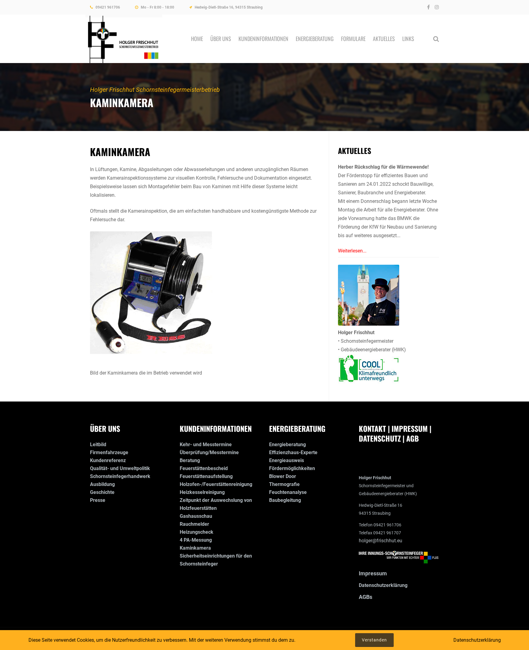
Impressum (373, 573)
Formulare (353, 39)
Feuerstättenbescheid (204, 468)
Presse (97, 500)
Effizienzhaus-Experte (293, 452)
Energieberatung (315, 39)
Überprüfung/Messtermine (209, 452)
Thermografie (284, 484)
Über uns (220, 39)
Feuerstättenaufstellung (206, 476)
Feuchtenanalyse (288, 492)
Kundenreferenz (108, 460)
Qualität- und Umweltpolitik (120, 468)
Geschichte (102, 492)
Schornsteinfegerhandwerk (120, 476)
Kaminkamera (195, 548)
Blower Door (282, 476)
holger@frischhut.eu (380, 541)
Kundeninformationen (263, 39)
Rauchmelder (194, 524)
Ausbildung (102, 484)
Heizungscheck (196, 532)
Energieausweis (286, 460)
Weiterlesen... (352, 251)
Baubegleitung (285, 500)
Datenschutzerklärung (383, 585)
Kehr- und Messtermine (206, 444)
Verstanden (374, 639)
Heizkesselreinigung (202, 492)
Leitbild (98, 444)
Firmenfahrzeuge (109, 452)
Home (197, 39)
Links (408, 39)
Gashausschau (196, 516)
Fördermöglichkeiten (292, 468)
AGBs (365, 597)
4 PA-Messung (196, 540)
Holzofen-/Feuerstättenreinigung (216, 484)
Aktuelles (384, 39)
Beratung (190, 460)
